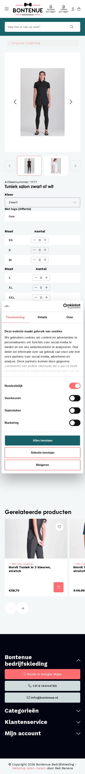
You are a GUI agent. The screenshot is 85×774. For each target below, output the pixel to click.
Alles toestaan (42, 440)
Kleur (9, 194)
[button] (15, 102)
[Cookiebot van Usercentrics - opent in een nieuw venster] (63, 306)
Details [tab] (42, 317)
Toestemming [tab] (15, 317)
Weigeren (42, 465)
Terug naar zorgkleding (25, 43)
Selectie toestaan (42, 452)
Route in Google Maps (44, 674)
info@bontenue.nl (44, 697)
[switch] (74, 398)
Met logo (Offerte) (18, 208)
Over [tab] (69, 317)
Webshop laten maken (29, 768)
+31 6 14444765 (44, 686)
